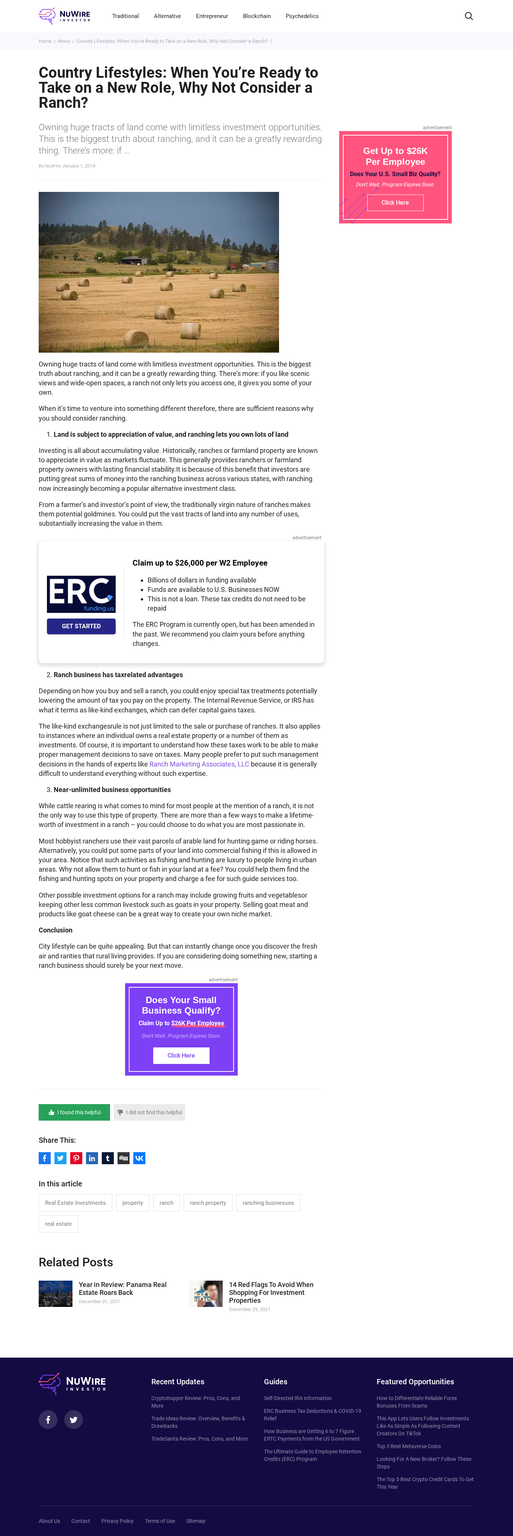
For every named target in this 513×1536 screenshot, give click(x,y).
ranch (167, 1203)
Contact (80, 1521)
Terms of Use (160, 1521)
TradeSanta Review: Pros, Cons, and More (199, 1439)
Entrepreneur (212, 16)
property (132, 1203)
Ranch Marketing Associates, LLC (199, 764)
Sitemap (195, 1521)
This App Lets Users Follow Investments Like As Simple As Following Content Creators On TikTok (423, 1425)
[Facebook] (48, 1419)
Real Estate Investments (75, 1203)
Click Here (181, 1055)
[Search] (469, 16)
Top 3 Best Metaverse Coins (409, 1446)
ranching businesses (268, 1203)
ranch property (208, 1203)
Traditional (125, 16)
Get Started (81, 626)
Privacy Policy (117, 1521)
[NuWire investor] (64, 16)
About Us (49, 1521)
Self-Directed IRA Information (298, 1398)
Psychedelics (302, 16)
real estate (58, 1224)
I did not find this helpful (154, 1112)
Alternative (167, 16)
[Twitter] (73, 1419)
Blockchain (257, 16)
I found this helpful (79, 1112)
